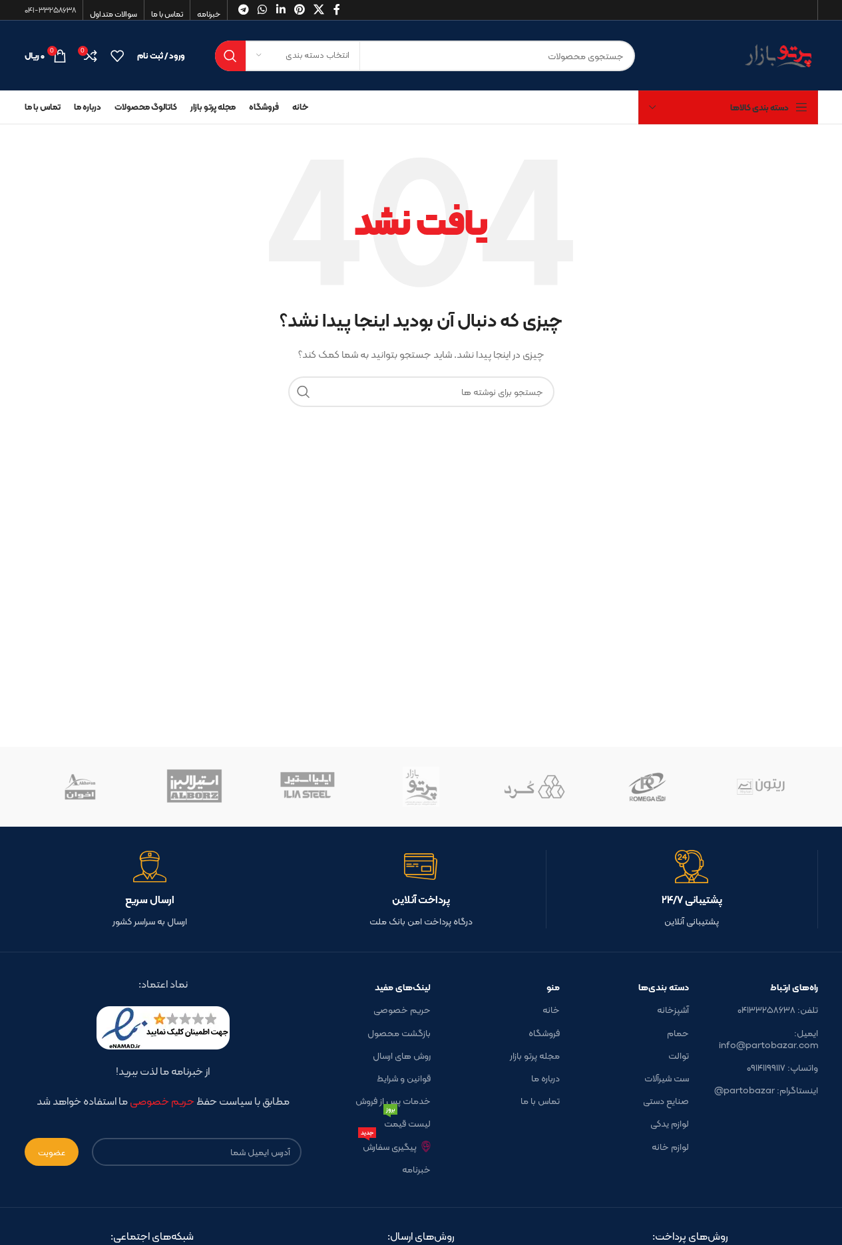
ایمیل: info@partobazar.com (768, 1039)
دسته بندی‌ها (663, 987)
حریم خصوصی (402, 1010)
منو (553, 987)
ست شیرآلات (666, 1078)
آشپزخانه (673, 1010)
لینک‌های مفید (403, 987)
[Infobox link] (691, 889)
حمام (678, 1033)
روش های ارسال (402, 1055)
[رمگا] (647, 787)
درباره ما (545, 1078)
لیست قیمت (407, 1121)
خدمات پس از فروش (393, 1101)
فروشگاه (544, 1033)
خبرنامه (416, 1169)
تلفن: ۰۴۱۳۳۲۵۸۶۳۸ (777, 1010)
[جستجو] (230, 56)
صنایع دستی (666, 1101)
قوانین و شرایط (404, 1078)
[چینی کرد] (534, 787)
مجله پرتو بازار (535, 1055)
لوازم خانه (670, 1147)
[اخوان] (81, 787)
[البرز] (194, 787)
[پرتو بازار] (420, 787)
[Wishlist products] (117, 56)
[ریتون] (760, 787)
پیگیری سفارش (389, 1145)
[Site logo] (736, 55)
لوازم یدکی (669, 1123)
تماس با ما (540, 1101)
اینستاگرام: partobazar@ (766, 1090)
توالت (678, 1055)
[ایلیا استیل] (307, 787)
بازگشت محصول (399, 1033)
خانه (551, 1010)
